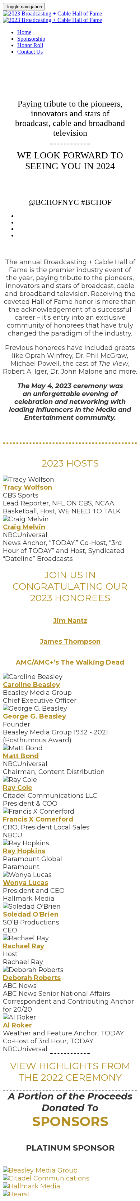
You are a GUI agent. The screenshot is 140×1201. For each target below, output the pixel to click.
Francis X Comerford (38, 819)
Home (24, 32)
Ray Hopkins (24, 851)
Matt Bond (21, 756)
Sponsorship (31, 39)
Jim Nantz (70, 621)
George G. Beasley (34, 716)
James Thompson (70, 642)
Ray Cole (17, 788)
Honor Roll (30, 45)
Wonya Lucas (25, 883)
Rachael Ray (23, 946)
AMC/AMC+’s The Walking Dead (70, 662)
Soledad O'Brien (31, 914)
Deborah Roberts (32, 978)
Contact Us (30, 52)
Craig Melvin (24, 527)
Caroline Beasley (31, 685)
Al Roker (17, 1025)
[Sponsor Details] (40, 1170)
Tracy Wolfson (27, 487)
